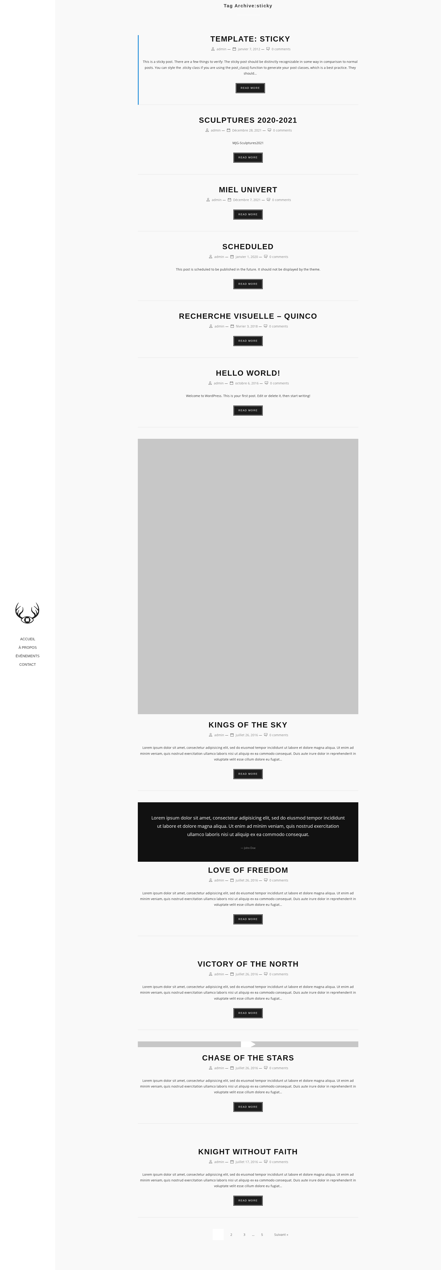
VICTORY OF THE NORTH (248, 964)
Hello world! (248, 373)
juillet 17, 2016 (247, 1162)
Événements (28, 656)
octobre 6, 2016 (247, 383)
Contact (27, 665)
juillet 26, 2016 (247, 735)
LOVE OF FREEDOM (248, 870)
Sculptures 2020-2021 (248, 120)
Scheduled (248, 246)
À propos (28, 648)
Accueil (27, 639)
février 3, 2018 (247, 326)
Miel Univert (248, 189)
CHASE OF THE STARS (248, 1058)
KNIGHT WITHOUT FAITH (248, 1151)
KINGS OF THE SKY (248, 725)
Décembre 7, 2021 (247, 200)
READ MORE (250, 88)
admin (221, 49)
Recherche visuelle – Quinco (248, 316)
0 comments (281, 49)
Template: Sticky (250, 39)
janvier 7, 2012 (249, 49)
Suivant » (281, 1234)
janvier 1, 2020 (247, 257)
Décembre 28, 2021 (247, 130)
